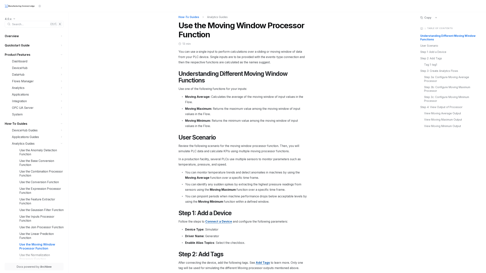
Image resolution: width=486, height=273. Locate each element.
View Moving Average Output (442, 113)
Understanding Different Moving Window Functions (448, 37)
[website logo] (20, 6)
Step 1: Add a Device (433, 51)
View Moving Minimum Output (442, 126)
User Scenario (429, 45)
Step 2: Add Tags (431, 58)
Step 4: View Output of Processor (441, 107)
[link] (10, 19)
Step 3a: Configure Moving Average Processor (446, 78)
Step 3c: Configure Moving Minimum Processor (446, 98)
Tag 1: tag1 (430, 64)
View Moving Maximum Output (443, 119)
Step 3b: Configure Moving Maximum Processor (447, 89)
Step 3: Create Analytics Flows (439, 70)
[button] (62, 36)
